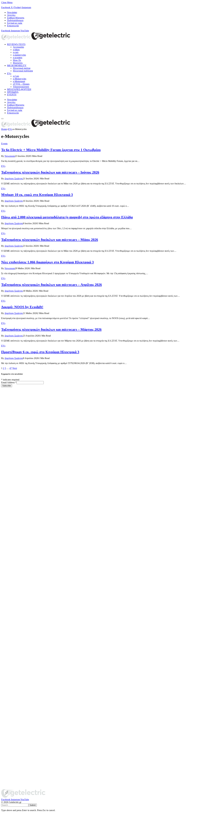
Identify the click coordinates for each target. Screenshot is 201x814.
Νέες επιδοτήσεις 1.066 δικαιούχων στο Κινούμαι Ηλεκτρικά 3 (47, 262)
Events (4, 143)
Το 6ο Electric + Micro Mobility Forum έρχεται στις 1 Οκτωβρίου (51, 150)
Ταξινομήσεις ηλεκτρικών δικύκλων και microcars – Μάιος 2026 (49, 240)
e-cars (15, 52)
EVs (9, 73)
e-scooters (17, 57)
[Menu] (2, 118)
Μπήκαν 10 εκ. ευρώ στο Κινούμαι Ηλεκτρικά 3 (37, 195)
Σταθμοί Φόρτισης (15, 17)
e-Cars (16, 76)
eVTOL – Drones (21, 84)
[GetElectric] (35, 39)
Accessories (18, 47)
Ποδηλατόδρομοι (15, 20)
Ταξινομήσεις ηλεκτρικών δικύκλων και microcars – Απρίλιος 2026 (51, 285)
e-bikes (16, 49)
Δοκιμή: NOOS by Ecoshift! (22, 307)
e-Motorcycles (19, 78)
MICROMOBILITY (16, 65)
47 (10, 368)
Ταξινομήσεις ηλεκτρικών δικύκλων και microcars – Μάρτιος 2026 (51, 329)
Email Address (8, 382)
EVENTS (11, 94)
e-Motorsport (19, 81)
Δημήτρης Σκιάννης (14, 178)
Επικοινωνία (13, 25)
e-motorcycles (19, 55)
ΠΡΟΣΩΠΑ (13, 92)
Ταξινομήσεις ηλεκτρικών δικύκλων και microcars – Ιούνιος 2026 (50, 172)
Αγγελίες (11, 15)
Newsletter (12, 12)
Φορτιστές (18, 63)
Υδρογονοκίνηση (21, 86)
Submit (33, 805)
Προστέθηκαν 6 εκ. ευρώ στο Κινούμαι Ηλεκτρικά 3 (40, 352)
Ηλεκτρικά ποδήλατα (23, 71)
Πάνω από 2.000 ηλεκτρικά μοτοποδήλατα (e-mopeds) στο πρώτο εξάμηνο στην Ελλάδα (67, 217)
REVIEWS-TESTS (16, 44)
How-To (17, 60)
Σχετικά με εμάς (14, 23)
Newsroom (10, 156)
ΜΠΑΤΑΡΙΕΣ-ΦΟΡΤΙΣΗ (19, 89)
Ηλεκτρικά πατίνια (21, 68)
